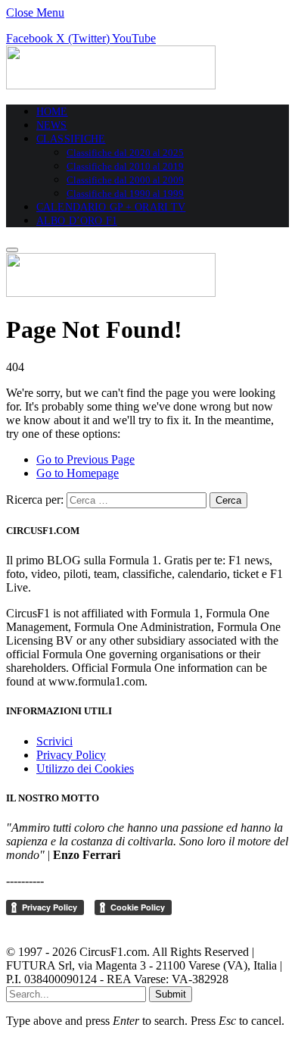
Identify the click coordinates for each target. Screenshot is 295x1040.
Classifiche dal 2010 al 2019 (125, 166)
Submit (170, 994)
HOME (52, 111)
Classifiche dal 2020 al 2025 (125, 152)
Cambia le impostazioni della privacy (95, 926)
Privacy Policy (71, 754)
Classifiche (71, 139)
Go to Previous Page (85, 459)
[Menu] (12, 250)
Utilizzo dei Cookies (85, 768)
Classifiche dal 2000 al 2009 (125, 180)
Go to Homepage (77, 473)
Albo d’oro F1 (76, 220)
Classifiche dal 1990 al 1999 (125, 193)
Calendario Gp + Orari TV (110, 207)
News (51, 125)
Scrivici (54, 741)
